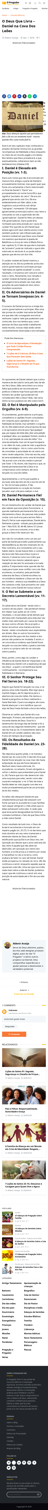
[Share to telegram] (35, 96)
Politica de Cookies (15, 1444)
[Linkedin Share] (19, 96)
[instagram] (30, 3)
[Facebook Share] (4, 96)
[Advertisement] (24, 70)
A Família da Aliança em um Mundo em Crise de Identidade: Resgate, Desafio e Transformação (23, 1149)
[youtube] (29, 1463)
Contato (10, 1441)
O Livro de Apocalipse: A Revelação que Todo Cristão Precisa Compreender (24, 346)
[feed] (14, 1463)
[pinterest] (24, 1463)
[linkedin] (19, 1463)
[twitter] (9, 1468)
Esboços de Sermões (34, 1238)
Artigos (15, 8)
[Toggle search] (39, 3)
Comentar (15, 1034)
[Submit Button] (38, 1494)
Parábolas (5, 8)
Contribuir (11, 1430)
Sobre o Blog (12, 1422)
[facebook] (26, 3)
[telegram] (9, 1463)
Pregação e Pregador (30, 8)
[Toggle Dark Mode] (35, 3)
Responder (10, 1026)
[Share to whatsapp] (30, 96)
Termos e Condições (15, 1426)
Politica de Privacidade (16, 1433)
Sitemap (10, 1437)
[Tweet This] (9, 96)
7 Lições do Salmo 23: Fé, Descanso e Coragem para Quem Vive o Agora (23, 1185)
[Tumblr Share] (25, 96)
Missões (18, 1225)
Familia (17, 1213)
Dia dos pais (19, 1264)
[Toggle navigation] (44, 3)
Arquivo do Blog (13, 1448)
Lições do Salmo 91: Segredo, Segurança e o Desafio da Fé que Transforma (23, 363)
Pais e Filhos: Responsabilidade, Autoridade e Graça (21, 1110)
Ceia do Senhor (20, 1238)
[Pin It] (14, 96)
